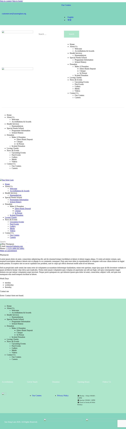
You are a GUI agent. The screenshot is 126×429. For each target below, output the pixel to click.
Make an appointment (8, 251)
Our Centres (36, 396)
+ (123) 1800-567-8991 (15, 248)
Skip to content (6, 1)
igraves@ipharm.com (14, 246)
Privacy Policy (63, 396)
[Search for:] (51, 34)
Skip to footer (17, 1)
